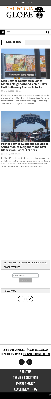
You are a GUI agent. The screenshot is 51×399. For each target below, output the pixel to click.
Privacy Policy (25, 383)
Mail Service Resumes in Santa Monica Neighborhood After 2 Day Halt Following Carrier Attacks (24, 83)
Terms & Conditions (25, 377)
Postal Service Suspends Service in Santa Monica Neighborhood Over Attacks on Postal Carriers (24, 146)
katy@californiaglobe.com (35, 350)
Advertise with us (25, 389)
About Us (25, 371)
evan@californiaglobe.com (36, 354)
